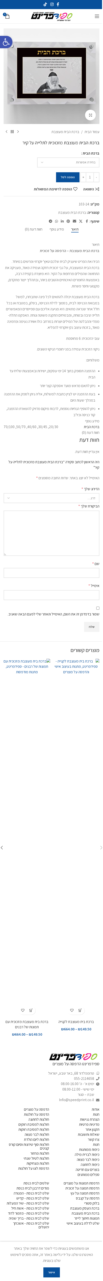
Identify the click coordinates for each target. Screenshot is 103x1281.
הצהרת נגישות (89, 1119)
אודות (95, 1109)
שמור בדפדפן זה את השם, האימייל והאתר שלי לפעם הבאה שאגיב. (53, 614)
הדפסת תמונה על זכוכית (82, 1188)
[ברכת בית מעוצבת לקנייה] (76, 838)
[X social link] (81, 221)
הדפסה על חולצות (36, 1114)
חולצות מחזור (39, 1153)
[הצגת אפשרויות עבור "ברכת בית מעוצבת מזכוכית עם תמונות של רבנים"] (31, 1010)
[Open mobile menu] (97, 16)
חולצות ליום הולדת (36, 1139)
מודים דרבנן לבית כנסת (33, 1188)
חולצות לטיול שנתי (36, 1158)
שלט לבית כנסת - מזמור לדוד (28, 1213)
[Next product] (6, 132)
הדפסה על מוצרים (36, 1109)
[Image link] (73, 1056)
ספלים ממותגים (88, 1174)
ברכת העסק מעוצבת (84, 1208)
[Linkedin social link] (62, 221)
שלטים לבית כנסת (36, 1183)
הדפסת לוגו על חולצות (33, 1168)
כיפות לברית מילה (87, 1154)
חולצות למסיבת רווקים (33, 1124)
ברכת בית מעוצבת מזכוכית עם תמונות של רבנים (27, 1024)
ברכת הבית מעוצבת (65, 131)
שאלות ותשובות (88, 1134)
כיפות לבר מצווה (88, 1159)
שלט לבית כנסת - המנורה (31, 1193)
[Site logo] (51, 15)
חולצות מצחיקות (38, 1163)
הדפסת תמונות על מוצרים (81, 1183)
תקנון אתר (92, 1129)
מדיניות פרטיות (89, 1124)
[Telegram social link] (50, 221)
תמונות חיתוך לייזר (86, 1218)
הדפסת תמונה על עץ (84, 1193)
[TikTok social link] (45, 4)
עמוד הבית (92, 131)
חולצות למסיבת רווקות (33, 1129)
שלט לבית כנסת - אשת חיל (30, 1208)
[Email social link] (74, 221)
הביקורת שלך (88, 506)
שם (95, 563)
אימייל (93, 585)
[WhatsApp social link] (56, 221)
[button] (6, 42)
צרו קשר (93, 1139)
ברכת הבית (91, 153)
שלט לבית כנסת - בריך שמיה (29, 1218)
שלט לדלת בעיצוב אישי (83, 1223)
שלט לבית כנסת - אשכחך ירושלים (31, 1225)
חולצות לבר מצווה (37, 1134)
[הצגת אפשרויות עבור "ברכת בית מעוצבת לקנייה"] (80, 1010)
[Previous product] (18, 132)
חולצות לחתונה (39, 1119)
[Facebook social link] (58, 4)
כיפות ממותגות (89, 1149)
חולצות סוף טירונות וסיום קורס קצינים (29, 1146)
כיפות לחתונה (90, 1164)
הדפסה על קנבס (87, 1198)
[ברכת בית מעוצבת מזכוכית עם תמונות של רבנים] (27, 838)
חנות (96, 1114)
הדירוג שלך (90, 488)
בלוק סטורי (91, 1203)
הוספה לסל (68, 177)
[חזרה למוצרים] (12, 132)
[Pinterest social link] (68, 221)
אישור (51, 1272)
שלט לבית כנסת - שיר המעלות (28, 1203)
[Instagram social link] (52, 4)
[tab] (75, 229)
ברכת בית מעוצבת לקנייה (76, 1021)
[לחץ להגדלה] (90, 115)
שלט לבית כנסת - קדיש (32, 1198)
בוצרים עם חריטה (87, 1169)
